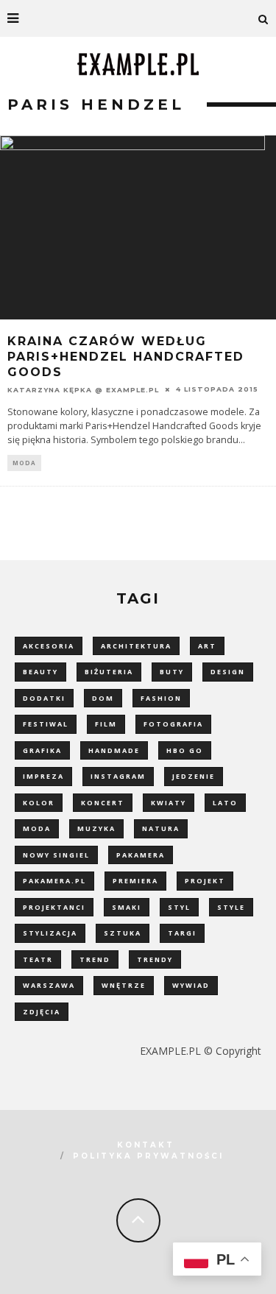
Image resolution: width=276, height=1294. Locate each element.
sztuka (122, 933)
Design (227, 671)
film (106, 724)
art (207, 646)
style (231, 907)
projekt (205, 880)
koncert (102, 802)
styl (179, 907)
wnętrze (124, 985)
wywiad (191, 985)
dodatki (44, 698)
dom (103, 698)
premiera (135, 880)
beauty (40, 671)
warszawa (49, 985)
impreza (43, 776)
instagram (118, 776)
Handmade (114, 750)
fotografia (173, 724)
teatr (38, 959)
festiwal (45, 724)
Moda (24, 463)
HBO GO (184, 750)
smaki (126, 907)
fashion (161, 698)
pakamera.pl (54, 880)
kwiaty (168, 802)
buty (172, 671)
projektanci (54, 907)
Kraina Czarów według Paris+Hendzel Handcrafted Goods (125, 356)
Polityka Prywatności (148, 1156)
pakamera (140, 855)
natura (161, 828)
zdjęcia (41, 1012)
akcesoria (48, 646)
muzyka (96, 828)
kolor (38, 802)
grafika (42, 750)
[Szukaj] (263, 18)
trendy (155, 959)
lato (225, 802)
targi (182, 933)
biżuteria (109, 671)
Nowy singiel (56, 855)
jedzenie (193, 776)
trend (94, 959)
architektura (136, 646)
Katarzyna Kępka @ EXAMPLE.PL (83, 390)
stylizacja (50, 933)
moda (37, 828)
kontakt (145, 1145)
